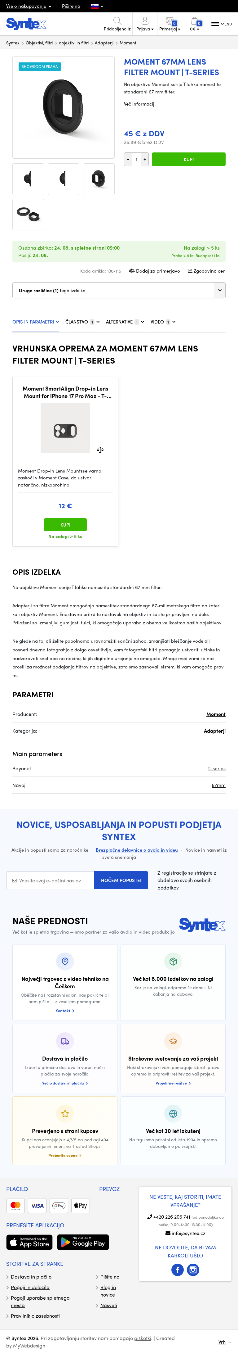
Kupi (189, 159)
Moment (128, 42)
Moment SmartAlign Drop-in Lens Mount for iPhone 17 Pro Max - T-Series (65, 392)
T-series (217, 768)
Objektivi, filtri (39, 42)
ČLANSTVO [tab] (79, 321)
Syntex (13, 42)
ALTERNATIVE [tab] (122, 321)
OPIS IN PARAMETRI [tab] (33, 321)
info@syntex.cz (188, 1233)
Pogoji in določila (30, 1287)
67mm (219, 785)
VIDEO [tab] (160, 321)
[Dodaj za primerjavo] (100, 449)
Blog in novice (108, 1291)
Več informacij (139, 103)
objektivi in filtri (74, 42)
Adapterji (104, 42)
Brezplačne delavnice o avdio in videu (137, 849)
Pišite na (71, 5)
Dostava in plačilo (31, 1276)
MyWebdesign (29, 1345)
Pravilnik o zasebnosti (35, 1315)
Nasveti (108, 1305)
